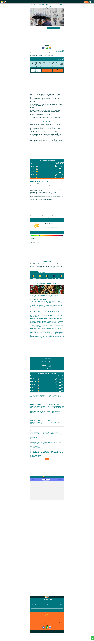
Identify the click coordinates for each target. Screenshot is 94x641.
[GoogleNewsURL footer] (50, 627)
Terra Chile (34, 602)
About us (55, 618)
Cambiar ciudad (40, 27)
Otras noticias (47, 606)
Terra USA (34, 604)
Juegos (60, 604)
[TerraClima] (90, 2)
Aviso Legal (38, 618)
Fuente (60, 51)
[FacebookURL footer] (43, 627)
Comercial (44, 611)
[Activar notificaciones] (88, 638)
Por (62, 50)
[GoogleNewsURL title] (50, 47)
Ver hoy (53, 27)
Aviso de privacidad (44, 618)
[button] (9, 40)
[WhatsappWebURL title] (47, 47)
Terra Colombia (47, 602)
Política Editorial (51, 618)
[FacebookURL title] (43, 47)
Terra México (59, 602)
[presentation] (62, 64)
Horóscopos (47, 604)
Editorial (50, 611)
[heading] (47, 459)
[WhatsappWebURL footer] (47, 627)
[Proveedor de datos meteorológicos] (47, 632)
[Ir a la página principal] (4, 2)
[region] (47, 37)
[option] (35, 70)
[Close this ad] (93, 635)
